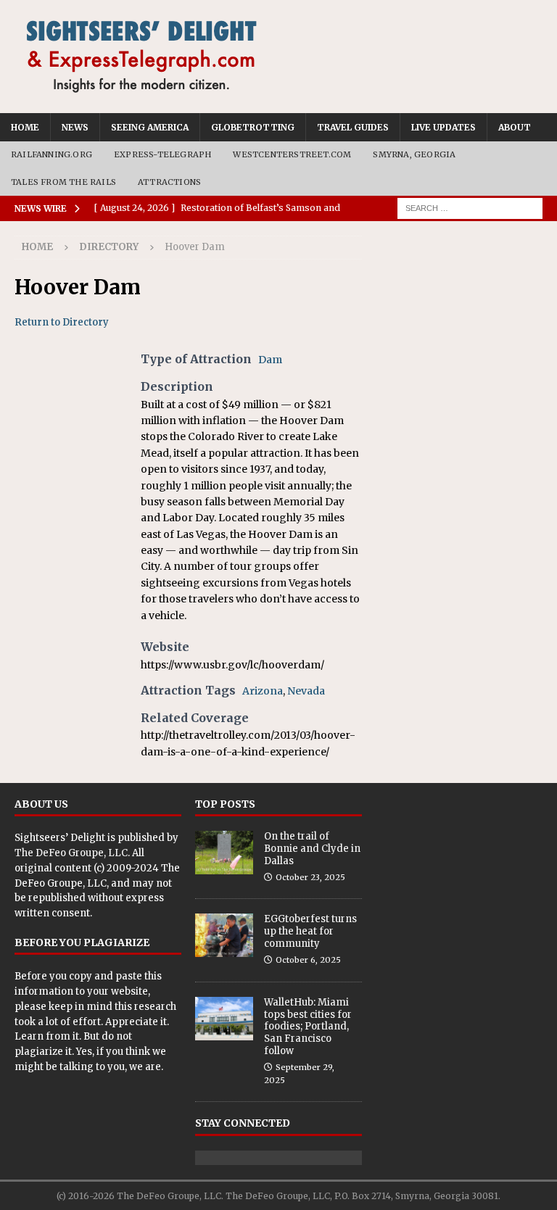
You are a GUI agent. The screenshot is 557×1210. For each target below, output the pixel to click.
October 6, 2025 (308, 960)
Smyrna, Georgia (414, 154)
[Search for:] (469, 208)
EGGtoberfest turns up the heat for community (310, 931)
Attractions (169, 182)
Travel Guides (353, 127)
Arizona (262, 690)
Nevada (306, 690)
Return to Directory (62, 322)
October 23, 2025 (310, 877)
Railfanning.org (51, 154)
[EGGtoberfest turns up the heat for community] (224, 935)
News (75, 127)
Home (25, 127)
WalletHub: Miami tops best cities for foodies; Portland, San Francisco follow (308, 1027)
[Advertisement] (458, 308)
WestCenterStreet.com (292, 154)
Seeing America (150, 127)
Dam (270, 359)
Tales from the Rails (63, 182)
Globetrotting (252, 127)
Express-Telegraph (162, 154)
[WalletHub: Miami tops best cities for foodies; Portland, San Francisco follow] (224, 1018)
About (514, 127)
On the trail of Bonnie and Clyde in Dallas (312, 848)
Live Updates (443, 127)
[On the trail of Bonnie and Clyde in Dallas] (224, 852)
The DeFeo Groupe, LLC (71, 853)
